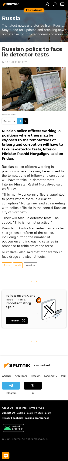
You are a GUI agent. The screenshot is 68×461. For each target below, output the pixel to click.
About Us (7, 407)
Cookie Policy (25, 412)
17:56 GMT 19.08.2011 (14, 62)
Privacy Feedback (12, 418)
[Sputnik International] (11, 5)
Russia (7, 265)
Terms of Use (36, 407)
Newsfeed (31, 265)
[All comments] (5, 455)
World (18, 265)
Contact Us (8, 412)
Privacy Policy (42, 412)
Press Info (21, 407)
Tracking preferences (36, 418)
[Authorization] (47, 4)
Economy (50, 375)
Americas (21, 375)
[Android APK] (13, 428)
